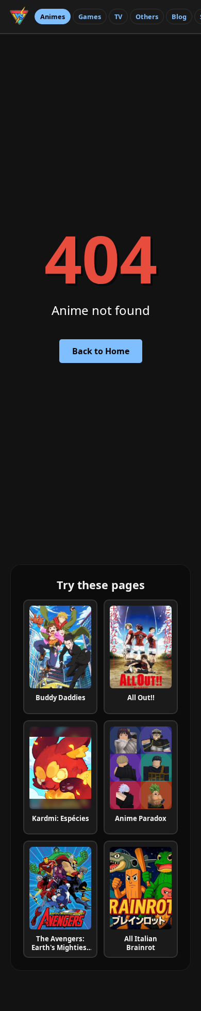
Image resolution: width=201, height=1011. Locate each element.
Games (89, 16)
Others (147, 16)
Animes (52, 16)
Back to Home (100, 351)
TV (118, 16)
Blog (179, 16)
